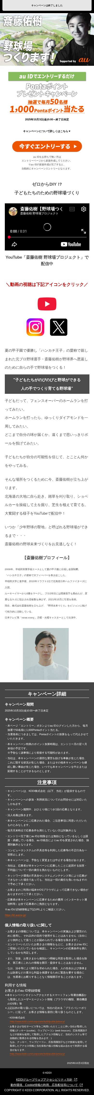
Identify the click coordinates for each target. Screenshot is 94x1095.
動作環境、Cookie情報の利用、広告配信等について (44, 1085)
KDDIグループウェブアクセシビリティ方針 (44, 1079)
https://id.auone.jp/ (15, 915)
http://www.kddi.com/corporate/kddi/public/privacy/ (37, 1021)
